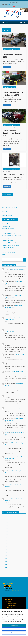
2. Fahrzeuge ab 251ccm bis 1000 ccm (10, 242)
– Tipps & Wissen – (6, 226)
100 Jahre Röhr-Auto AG (16, 344)
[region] (14, 622)
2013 (6, 556)
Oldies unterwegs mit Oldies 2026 (9, 207)
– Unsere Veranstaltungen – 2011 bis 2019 (11, 231)
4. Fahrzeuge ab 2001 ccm (8, 247)
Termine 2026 (10, 5)
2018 (6, 541)
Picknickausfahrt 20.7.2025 (20, 396)
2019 (6, 538)
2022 (6, 529)
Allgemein (4, 254)
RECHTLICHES (8, 599)
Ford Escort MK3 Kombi (17, 371)
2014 (6, 553)
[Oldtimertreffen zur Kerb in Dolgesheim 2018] (14, 78)
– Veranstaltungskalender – (8, 238)
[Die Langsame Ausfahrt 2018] (14, 40)
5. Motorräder (5, 250)
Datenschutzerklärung (11, 603)
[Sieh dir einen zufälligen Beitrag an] (24, 22)
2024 (6, 523)
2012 (6, 559)
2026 (6, 517)
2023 (6, 526)
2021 (6, 532)
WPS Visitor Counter (16, 590)
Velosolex (18, 363)
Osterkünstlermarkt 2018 (13, 174)
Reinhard (15, 51)
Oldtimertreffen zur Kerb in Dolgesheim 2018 (13, 93)
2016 (6, 547)
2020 (6, 535)
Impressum (8, 601)
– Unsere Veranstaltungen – (8, 228)
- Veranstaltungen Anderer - (9, 87)
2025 (6, 520)
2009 (6, 565)
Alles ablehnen (14, 633)
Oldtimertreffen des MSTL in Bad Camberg (11, 203)
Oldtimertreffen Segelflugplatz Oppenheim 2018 (14, 132)
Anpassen (14, 629)
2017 (6, 544)
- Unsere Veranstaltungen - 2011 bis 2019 (12, 49)
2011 (6, 562)
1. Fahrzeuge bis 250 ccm (7, 240)
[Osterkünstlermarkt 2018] (14, 160)
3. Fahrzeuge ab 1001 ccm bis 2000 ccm (11, 245)
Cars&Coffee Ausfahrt (7, 215)
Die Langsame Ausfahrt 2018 (12, 55)
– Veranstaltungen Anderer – (8, 233)
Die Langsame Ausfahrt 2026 (8, 199)
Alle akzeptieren (14, 625)
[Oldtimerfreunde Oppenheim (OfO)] (3, 22)
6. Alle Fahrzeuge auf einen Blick (9, 252)
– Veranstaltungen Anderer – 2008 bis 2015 (12, 235)
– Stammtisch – (5, 223)
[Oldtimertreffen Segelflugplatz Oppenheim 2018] (14, 116)
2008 (6, 568)
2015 (6, 550)
